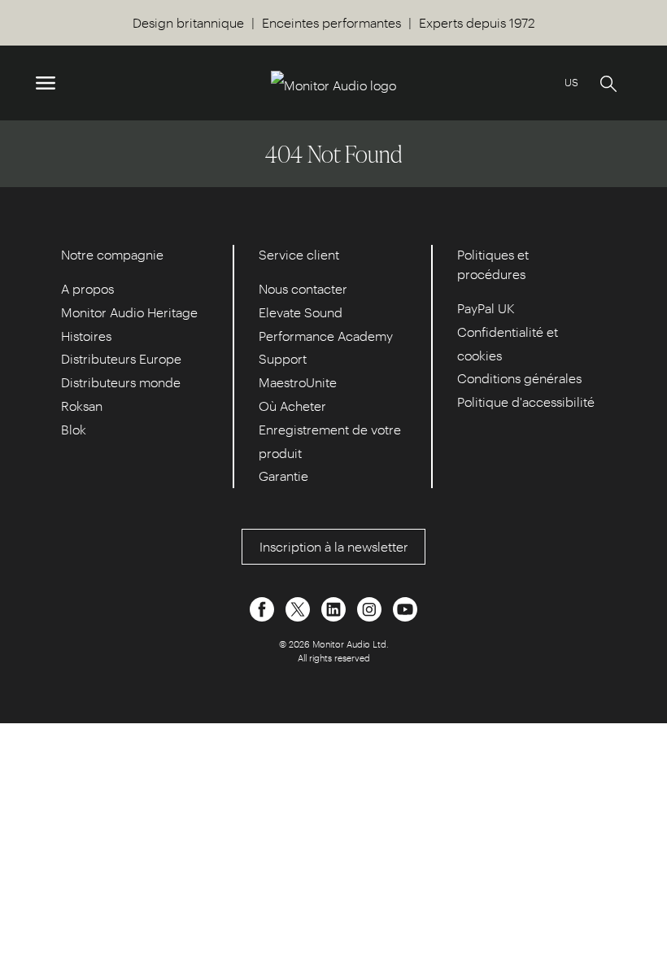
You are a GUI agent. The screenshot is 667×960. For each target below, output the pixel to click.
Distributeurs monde (121, 382)
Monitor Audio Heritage (129, 312)
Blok (73, 429)
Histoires (86, 335)
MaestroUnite (298, 382)
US (571, 82)
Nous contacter (303, 288)
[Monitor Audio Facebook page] (263, 607)
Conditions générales (519, 378)
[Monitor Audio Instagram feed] (371, 607)
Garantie (283, 475)
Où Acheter (292, 405)
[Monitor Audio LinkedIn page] (335, 607)
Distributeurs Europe (121, 358)
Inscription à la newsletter (333, 546)
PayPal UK (486, 308)
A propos (87, 288)
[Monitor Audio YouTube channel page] (405, 607)
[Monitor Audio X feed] (299, 607)
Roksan (81, 405)
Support (283, 358)
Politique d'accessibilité (526, 401)
